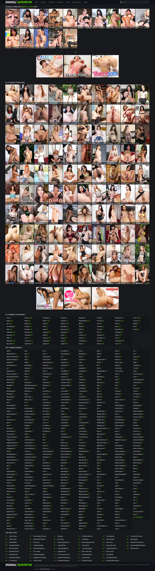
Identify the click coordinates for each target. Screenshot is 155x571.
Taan (117, 529)
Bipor (27, 394)
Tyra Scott (137, 397)
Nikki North (101, 445)
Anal (9, 318)
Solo (118, 326)
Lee (81, 374)
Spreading (119, 329)
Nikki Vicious (101, 448)
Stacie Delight (119, 508)
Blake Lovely (29, 399)
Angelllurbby (11, 448)
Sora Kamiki (119, 497)
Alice (9, 388)
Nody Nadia (101, 460)
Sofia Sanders (119, 488)
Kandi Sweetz (65, 448)
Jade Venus (65, 365)
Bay (26, 351)
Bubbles (28, 425)
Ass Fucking (11, 326)
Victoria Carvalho (138, 437)
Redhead (100, 335)
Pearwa (118, 359)
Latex (63, 335)
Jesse (64, 414)
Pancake (100, 508)
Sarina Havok (119, 448)
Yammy (136, 477)
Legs (63, 341)
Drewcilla (46, 376)
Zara (135, 503)
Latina (64, 338)
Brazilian (28, 329)
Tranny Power (86, 557)
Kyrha (81, 356)
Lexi (81, 394)
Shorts (99, 341)
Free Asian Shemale (63, 560)
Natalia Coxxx (101, 417)
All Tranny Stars (13, 548)
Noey (99, 463)
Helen (45, 500)
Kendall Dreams (66, 488)
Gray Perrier (47, 483)
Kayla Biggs (65, 471)
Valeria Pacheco (138, 414)
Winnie (136, 468)
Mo (98, 365)
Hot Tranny (61, 539)
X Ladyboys (85, 539)
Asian (10, 320)
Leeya (81, 376)
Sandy (117, 434)
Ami (9, 417)
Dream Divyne (47, 374)
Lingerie (64, 343)
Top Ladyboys (110, 536)
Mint (99, 356)
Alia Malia (10, 385)
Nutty (99, 483)
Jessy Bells (64, 422)
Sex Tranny (109, 542)
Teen (117, 338)
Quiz (117, 402)
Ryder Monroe (120, 422)
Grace (45, 477)
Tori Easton (137, 394)
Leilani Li (82, 382)
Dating (86, 2)
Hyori (45, 523)
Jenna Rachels (66, 399)
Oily (99, 488)
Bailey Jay (11, 517)
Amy (9, 425)
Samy (117, 431)
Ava (9, 494)
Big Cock (11, 343)
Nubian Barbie (102, 474)
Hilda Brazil (47, 503)
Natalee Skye (101, 411)
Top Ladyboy (109, 554)
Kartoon (64, 460)
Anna (9, 451)
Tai (135, 351)
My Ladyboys (134, 539)
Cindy (27, 491)
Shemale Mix (13, 542)
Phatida (118, 365)
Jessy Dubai (65, 425)
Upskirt (136, 323)
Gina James (47, 465)
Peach (117, 354)
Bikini (27, 320)
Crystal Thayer (30, 511)
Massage (82, 318)
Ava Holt (10, 497)
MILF (81, 323)
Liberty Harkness (84, 402)
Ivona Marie (65, 351)
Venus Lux (137, 431)
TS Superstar (13, 560)
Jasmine (64, 376)
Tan (134, 354)
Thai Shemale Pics (111, 548)
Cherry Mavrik (29, 477)
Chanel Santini (30, 465)
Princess (118, 394)
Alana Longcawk (12, 374)
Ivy (62, 356)
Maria (81, 468)
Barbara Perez (12, 529)
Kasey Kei (64, 463)
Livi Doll (82, 425)
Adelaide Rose (12, 354)
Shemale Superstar (45, 569)
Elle (44, 388)
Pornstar (100, 326)
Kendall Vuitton (65, 494)
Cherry (27, 474)
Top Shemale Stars (111, 557)
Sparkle (117, 500)
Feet (45, 326)
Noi (98, 465)
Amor (9, 422)
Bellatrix (27, 371)
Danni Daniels (29, 526)
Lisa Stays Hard (84, 422)
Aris (9, 468)
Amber (9, 411)
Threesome (119, 341)
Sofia (117, 485)
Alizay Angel (11, 397)
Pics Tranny (37, 551)
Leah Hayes (83, 371)
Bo (26, 402)
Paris (99, 517)
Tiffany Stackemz (138, 379)
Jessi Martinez (66, 417)
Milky (81, 520)
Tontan (136, 391)
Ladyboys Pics (62, 551)
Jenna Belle (65, 391)
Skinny (100, 343)
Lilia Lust (82, 405)
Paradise (100, 514)
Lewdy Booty (83, 391)
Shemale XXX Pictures (112, 560)
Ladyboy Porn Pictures (40, 557)
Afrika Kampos (12, 365)
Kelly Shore (65, 483)
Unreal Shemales (87, 554)
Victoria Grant (138, 442)
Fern (45, 442)
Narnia (99, 405)
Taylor (135, 362)
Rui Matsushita (120, 420)
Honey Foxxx (47, 520)
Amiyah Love (11, 420)
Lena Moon (82, 388)
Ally (8, 402)
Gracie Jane (47, 480)
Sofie (117, 491)
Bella (27, 362)
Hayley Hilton (47, 497)
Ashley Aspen (11, 471)
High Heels (64, 326)
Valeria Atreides (138, 411)
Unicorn (136, 402)
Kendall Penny (66, 491)
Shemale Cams (76, 2)
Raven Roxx (119, 411)
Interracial (65, 329)
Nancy (99, 394)
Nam (99, 385)
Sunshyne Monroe (121, 520)
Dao (45, 351)
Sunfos (117, 514)
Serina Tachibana (121, 465)
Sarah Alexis (119, 445)
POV (99, 332)
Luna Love (82, 442)
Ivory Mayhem (66, 354)
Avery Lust (10, 503)
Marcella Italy (83, 460)
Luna (81, 440)
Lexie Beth (83, 397)
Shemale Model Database (138, 545)
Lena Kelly (82, 385)
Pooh (117, 382)
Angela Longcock (12, 437)
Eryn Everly (46, 417)
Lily (80, 411)
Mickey (82, 511)
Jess (62, 411)
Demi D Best (47, 359)
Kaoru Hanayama (66, 451)
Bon (27, 405)
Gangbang (47, 341)
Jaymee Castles (66, 385)
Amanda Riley (11, 408)
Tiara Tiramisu (138, 374)
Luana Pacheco (84, 437)
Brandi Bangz (29, 408)
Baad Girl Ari (11, 508)
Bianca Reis (29, 382)
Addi (9, 351)
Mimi (81, 529)
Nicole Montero (102, 440)
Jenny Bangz (65, 408)
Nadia (99, 379)
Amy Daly (10, 428)
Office (81, 329)
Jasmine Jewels (66, 379)
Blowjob (28, 326)
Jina (63, 431)
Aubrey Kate (11, 485)
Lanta (81, 365)
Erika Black (47, 405)
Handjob (64, 320)
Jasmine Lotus (66, 382)
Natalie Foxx (101, 420)
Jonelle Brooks (66, 437)
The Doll (136, 368)
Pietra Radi (118, 368)
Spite (117, 503)
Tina (135, 385)
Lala (80, 362)
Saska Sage (119, 457)
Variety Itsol (137, 428)
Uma (135, 399)
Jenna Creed (65, 394)
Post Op (100, 329)
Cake (27, 434)
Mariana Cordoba (85, 474)
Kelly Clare (65, 480)
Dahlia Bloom (29, 514)
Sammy (118, 428)
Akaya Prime (11, 371)
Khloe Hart (64, 500)
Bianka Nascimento (31, 385)
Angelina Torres (12, 445)
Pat (99, 523)
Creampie (29, 335)
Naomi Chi (101, 402)
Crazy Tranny (13, 536)
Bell (26, 359)
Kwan (81, 351)
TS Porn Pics (13, 539)
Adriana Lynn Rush (13, 356)
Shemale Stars (13, 554)
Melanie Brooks (84, 494)
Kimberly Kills (65, 514)
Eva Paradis (47, 428)
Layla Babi (82, 368)
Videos (68, 2)
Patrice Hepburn (102, 526)
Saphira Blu (119, 437)
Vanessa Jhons (138, 417)
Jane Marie (65, 371)
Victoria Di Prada (138, 440)
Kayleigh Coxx (65, 474)
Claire (27, 497)
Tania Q (136, 356)
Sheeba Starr (119, 471)
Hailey (45, 491)
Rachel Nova (119, 408)
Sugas (117, 511)
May (81, 485)
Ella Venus (46, 385)
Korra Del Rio (65, 523)
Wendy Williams (138, 460)
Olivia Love (101, 491)
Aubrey (9, 483)
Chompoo (28, 483)
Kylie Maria (83, 354)
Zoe (135, 508)
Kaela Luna (65, 442)
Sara (117, 442)
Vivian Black (137, 451)
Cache (27, 428)
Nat (99, 408)
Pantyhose (83, 341)
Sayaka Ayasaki (120, 460)
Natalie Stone (101, 425)
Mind (99, 351)
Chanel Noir (29, 463)
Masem (82, 483)
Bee (27, 354)
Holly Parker (47, 508)
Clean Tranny (110, 551)
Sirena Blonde (119, 480)
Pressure (118, 391)
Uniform (136, 320)
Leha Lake (82, 379)
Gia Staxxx (46, 457)
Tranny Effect (62, 545)
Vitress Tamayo (138, 448)
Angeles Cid (11, 440)
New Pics (43, 2)
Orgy (81, 332)
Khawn (63, 497)
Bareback (11, 332)
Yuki (135, 497)
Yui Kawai (136, 494)
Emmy (45, 399)
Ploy (117, 376)
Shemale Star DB (14, 545)
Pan (99, 506)
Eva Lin (45, 422)
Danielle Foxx (29, 523)
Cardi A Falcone (30, 440)
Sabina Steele (120, 425)
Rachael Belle (119, 405)
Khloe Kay (64, 503)
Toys (118, 343)
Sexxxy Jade (119, 468)
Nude (81, 326)
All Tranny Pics (135, 548)
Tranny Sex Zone (111, 545)
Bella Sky (28, 368)
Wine (135, 465)
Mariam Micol (83, 471)
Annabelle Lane (12, 454)
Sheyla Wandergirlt (121, 474)
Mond (99, 368)
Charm (27, 468)
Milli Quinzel (83, 526)
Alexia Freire (11, 382)
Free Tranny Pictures (64, 554)
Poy (117, 388)
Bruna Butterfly (30, 420)
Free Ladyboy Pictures (40, 536)
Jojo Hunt (64, 434)
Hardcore (65, 323)
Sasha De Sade (120, 454)
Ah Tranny (36, 542)
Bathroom (11, 335)
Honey (45, 517)
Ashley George (12, 474)
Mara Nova (82, 457)
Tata (135, 359)
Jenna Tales (65, 402)
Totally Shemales (38, 545)
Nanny (99, 397)
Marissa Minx (83, 480)
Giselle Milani (47, 468)
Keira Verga (65, 477)
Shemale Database (39, 548)
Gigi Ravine (47, 463)
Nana (99, 391)
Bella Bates (29, 365)
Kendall (64, 485)
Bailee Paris (11, 511)
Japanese (65, 332)
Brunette (28, 332)
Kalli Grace (64, 445)
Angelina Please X (13, 442)
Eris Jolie (46, 411)
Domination (47, 318)
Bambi (9, 526)
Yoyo (135, 491)
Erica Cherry (47, 402)
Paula (117, 351)
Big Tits (28, 318)
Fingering (46, 332)
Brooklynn (28, 417)
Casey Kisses (29, 454)
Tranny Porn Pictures (136, 536)
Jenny (63, 405)
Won (135, 471)
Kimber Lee (65, 511)
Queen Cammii (120, 399)
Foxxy (45, 445)
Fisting (45, 335)
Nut (99, 480)
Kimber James (66, 508)
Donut (45, 371)
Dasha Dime (47, 356)
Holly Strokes (47, 511)
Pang (99, 511)
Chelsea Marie (29, 471)
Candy (27, 437)
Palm (99, 503)
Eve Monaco (47, 431)
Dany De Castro (30, 529)
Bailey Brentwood (12, 514)
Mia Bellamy (83, 503)
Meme (81, 500)
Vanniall (136, 425)
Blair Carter (29, 397)
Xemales (60, 536)
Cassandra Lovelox (30, 457)
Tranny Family (110, 539)
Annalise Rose (11, 457)
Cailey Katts (29, 431)
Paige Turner (101, 500)
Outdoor (82, 335)
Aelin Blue (10, 362)
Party (81, 343)
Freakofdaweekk (48, 451)
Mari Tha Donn (84, 465)
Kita (63, 517)
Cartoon (28, 451)
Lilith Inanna (83, 408)
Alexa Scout (11, 379)
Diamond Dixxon (48, 362)
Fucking (46, 338)
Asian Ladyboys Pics (63, 542)
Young (136, 329)
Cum (27, 338)
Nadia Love (101, 382)
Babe (9, 329)
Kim (63, 506)
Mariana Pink (83, 477)
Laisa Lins (82, 359)
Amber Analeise (12, 414)
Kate (63, 465)
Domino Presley (48, 368)
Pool (99, 323)
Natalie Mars (101, 422)
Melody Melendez (84, 497)
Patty (99, 529)
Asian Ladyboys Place (88, 542)
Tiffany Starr (138, 382)
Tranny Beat (85, 545)
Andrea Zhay (11, 434)
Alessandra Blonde (13, 376)
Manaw (82, 448)
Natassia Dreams (103, 428)
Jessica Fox (65, 420)
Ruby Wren (119, 417)
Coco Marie (28, 508)
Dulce (45, 379)
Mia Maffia (83, 508)
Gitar (45, 471)
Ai (8, 368)
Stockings (119, 332)
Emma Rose (47, 397)
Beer (27, 356)
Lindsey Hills (83, 417)
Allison (9, 399)
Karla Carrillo (65, 457)
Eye (45, 434)
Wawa (135, 457)
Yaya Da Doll (137, 483)
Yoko (135, 488)
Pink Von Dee (119, 371)
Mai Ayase (82, 445)
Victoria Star (137, 445)
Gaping (46, 343)
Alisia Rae (10, 394)
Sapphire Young (120, 440)
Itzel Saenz (47, 529)
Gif (44, 460)
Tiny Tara (136, 388)
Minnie (99, 354)
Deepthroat (29, 343)
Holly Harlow (47, 506)
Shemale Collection (14, 557)
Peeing (100, 318)
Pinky (117, 374)
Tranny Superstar (87, 548)
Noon (99, 471)
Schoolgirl (101, 338)
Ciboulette (28, 488)
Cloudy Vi (28, 503)
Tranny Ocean (37, 560)
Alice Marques (11, 391)
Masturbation (84, 320)
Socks (117, 323)
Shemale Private (14, 551)
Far (44, 437)
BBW (9, 338)
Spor (117, 506)
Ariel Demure (11, 463)
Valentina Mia (138, 405)
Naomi (99, 399)
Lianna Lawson (84, 399)
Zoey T (136, 514)
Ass (9, 323)
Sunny (117, 517)
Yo (135, 485)
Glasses (64, 318)
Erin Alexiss (47, 408)
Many (81, 454)
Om (99, 494)
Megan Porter (83, 488)
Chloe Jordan (29, 480)
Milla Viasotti (83, 523)
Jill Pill (63, 428)
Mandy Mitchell (84, 451)
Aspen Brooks (11, 480)
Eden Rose (47, 382)
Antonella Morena (12, 460)
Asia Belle (10, 477)
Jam (63, 368)
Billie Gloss (28, 391)
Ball (8, 520)
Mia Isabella (83, 506)
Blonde (28, 323)
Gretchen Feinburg (48, 485)
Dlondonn (46, 365)
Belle (27, 374)
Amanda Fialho (12, 405)
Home (36, 2)
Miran (100, 362)
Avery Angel (11, 500)
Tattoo (118, 335)
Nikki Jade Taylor (102, 442)
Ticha (135, 376)
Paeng (99, 497)
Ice (44, 526)
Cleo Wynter (29, 500)
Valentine (136, 408)
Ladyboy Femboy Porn (64, 557)
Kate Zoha (64, 468)
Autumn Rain (11, 491)
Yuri (135, 500)
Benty (27, 376)
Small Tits (119, 320)
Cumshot (29, 341)
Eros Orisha (47, 414)
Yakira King (136, 474)
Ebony (46, 320)
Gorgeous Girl (47, 474)
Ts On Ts (136, 318)
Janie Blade (65, 374)
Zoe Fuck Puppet (138, 511)
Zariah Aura (137, 506)
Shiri (117, 477)
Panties (82, 338)
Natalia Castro (102, 414)
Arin (9, 465)
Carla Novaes (29, 442)
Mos (99, 374)
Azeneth (10, 506)
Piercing (100, 320)
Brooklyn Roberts (30, 414)
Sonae (117, 494)
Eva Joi (46, 420)
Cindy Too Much (30, 494)
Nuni (99, 477)
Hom (45, 514)
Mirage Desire (101, 359)
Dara (45, 354)
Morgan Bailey (102, 371)
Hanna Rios (47, 494)
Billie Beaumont (30, 388)
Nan (99, 388)
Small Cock (119, 318)
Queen (117, 397)
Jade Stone (65, 362)
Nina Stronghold (102, 454)
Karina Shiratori (66, 454)
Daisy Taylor (29, 520)
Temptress (137, 365)
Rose (117, 414)
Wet (135, 326)
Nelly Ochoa (101, 434)
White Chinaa (137, 463)
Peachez (118, 356)
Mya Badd (100, 376)
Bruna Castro (29, 422)
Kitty (63, 520)
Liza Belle (82, 428)
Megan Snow (83, 491)
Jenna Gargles (66, 397)
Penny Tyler (119, 362)
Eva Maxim (47, 425)
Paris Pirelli (100, 520)
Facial (45, 323)
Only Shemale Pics (87, 536)
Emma (45, 394)
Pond (117, 379)
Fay (44, 440)
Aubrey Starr (11, 488)
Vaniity (136, 420)
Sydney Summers (121, 526)
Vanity (135, 422)
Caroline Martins (30, 448)
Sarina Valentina (121, 451)
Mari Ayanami (84, 463)
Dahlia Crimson (30, 517)
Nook (99, 468)
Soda (117, 483)
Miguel (81, 517)
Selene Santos (120, 463)
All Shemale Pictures (39, 539)
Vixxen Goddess (138, 454)
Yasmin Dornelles (139, 480)
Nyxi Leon (100, 485)
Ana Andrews (11, 431)
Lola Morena (83, 434)
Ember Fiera (47, 391)
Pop (117, 385)
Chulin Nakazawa (30, 485)
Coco (27, 506)
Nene (99, 437)
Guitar (45, 488)
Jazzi (63, 388)
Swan (117, 523)
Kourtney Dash (66, 526)
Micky (81, 514)
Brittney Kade (29, 411)
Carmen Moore (30, 445)
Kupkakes (64, 529)
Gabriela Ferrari (47, 454)
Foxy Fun (46, 448)
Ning (99, 457)
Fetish (45, 329)
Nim (99, 451)
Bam (9, 523)
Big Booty (11, 341)
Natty (99, 431)
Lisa (81, 420)
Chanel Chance (30, 460)
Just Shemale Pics (63, 548)
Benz (27, 379)
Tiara (135, 371)
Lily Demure (83, 414)
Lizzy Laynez (83, 431)
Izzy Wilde (64, 359)
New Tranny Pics (86, 551)
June (63, 440)
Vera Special (137, 434)
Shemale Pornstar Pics (137, 542)
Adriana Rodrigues (13, 359)
